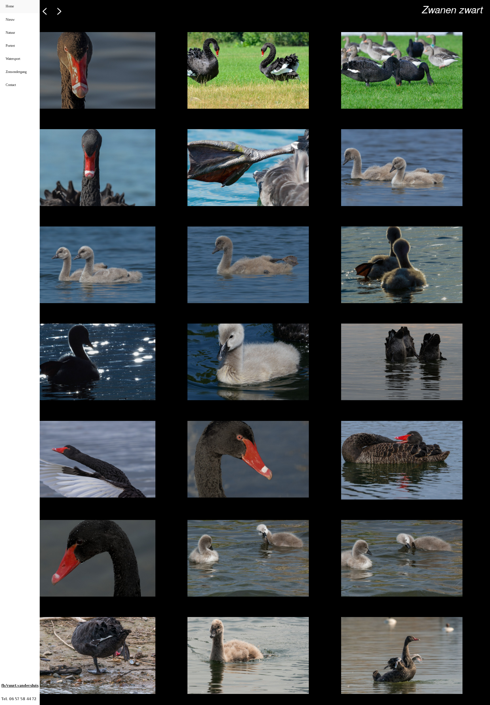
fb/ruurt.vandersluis (20, 685)
